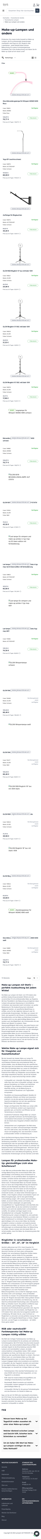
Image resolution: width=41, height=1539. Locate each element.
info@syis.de (26, 1484)
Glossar (4, 1520)
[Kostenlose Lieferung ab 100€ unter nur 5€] (20, 485)
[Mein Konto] (34, 5)
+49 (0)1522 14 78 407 (30, 1479)
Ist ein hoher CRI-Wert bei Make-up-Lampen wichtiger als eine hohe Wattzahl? (18, 1446)
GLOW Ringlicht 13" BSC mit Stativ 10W (16, 327)
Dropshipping (6, 1509)
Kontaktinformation (8, 1481)
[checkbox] (32, 57)
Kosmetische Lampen (12, 20)
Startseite (6, 18)
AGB (3, 1470)
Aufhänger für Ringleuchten (12, 215)
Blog (3, 1516)
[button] (36, 1534)
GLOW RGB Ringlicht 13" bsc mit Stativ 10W (18, 271)
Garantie (4, 1467)
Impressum (5, 1474)
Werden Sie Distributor (9, 1513)
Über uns (5, 1485)
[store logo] (10, 4)
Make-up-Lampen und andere (14, 22)
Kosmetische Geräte (17, 18)
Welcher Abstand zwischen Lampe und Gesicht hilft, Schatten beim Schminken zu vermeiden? (18, 1433)
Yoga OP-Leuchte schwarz (12, 159)
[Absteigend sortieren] (3, 57)
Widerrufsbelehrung (8, 1478)
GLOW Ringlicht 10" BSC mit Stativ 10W (16, 382)
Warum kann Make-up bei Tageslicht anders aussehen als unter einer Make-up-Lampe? (17, 1421)
